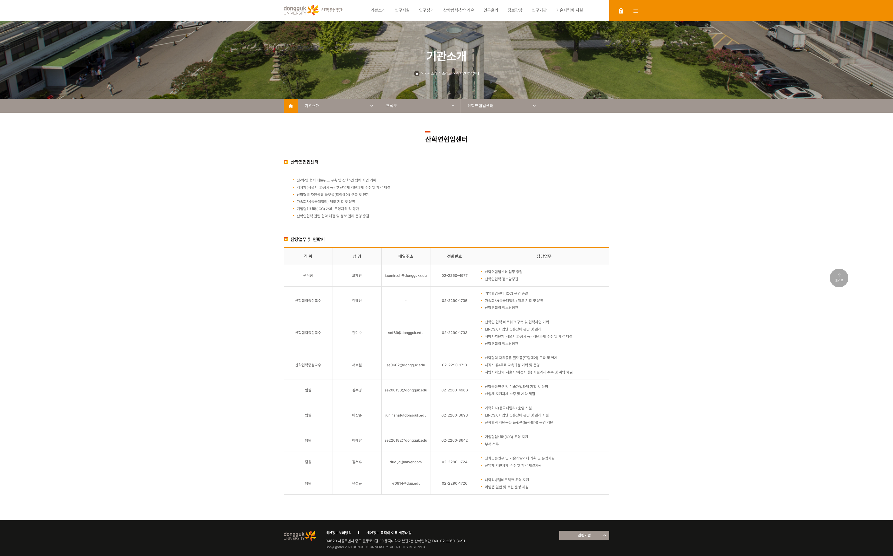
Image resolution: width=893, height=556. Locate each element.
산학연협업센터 (467, 73)
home (291, 106)
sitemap (635, 11)
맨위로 (839, 280)
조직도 (447, 73)
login (621, 11)
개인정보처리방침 (339, 533)
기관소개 (430, 73)
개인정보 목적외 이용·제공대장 (389, 533)
